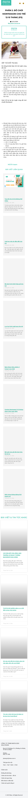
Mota (10, 795)
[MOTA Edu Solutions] (6, 2)
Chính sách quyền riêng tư (7, 783)
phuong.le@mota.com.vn (9, 758)
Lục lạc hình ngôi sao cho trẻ (14, 326)
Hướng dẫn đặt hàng (6, 773)
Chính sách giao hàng (6, 778)
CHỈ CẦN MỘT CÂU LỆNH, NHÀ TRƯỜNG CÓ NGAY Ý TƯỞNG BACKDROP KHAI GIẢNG (12, 555)
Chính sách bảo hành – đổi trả (8, 775)
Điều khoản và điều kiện (7, 780)
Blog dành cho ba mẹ (14, 23)
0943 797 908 (6, 754)
